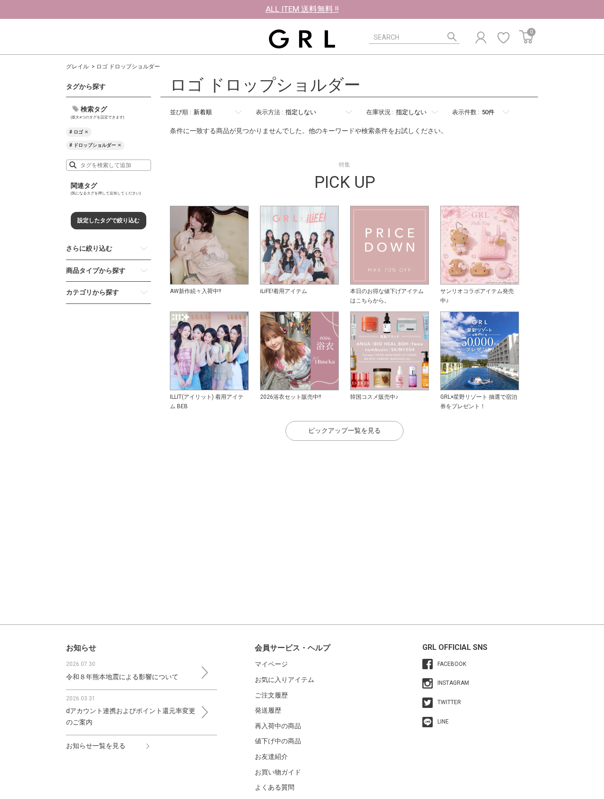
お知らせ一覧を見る (96, 745)
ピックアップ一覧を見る (344, 430)
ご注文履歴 (271, 695)
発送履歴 (268, 710)
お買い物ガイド (278, 772)
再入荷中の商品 (278, 726)
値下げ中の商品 (278, 741)
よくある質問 (274, 787)
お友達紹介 (271, 756)
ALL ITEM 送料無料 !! (302, 9)
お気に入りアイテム (284, 679)
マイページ (271, 664)
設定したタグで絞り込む (108, 220)
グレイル (77, 66)
